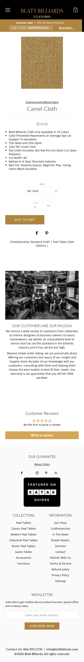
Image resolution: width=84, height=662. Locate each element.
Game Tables (23, 552)
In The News (60, 534)
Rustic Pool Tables (23, 546)
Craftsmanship (60, 528)
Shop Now (67, 28)
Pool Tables (23, 523)
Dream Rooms (60, 540)
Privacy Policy (60, 575)
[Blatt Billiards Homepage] (42, 11)
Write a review (42, 435)
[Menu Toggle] (8, 10)
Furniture (23, 563)
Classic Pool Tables (23, 528)
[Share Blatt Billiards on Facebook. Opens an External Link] (37, 233)
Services (60, 546)
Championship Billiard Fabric (42, 102)
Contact (60, 552)
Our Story (60, 523)
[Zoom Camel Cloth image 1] (42, 63)
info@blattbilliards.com (62, 649)
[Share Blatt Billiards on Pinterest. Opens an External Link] (47, 233)
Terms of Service (60, 563)
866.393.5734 (32, 649)
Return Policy (42, 464)
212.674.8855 (42, 16)
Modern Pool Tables (24, 534)
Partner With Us (60, 557)
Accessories (23, 557)
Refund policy (60, 569)
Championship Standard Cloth (30, 242)
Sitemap (60, 581)
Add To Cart (25, 219)
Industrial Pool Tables (23, 540)
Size (42, 184)
